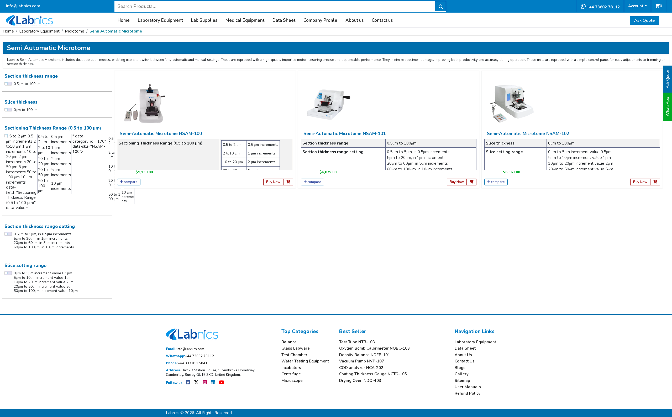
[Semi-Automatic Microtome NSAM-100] (144, 103)
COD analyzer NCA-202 (361, 367)
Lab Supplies (204, 20)
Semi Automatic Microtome (116, 31)
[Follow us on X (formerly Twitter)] (196, 383)
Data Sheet (283, 20)
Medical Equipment (244, 20)
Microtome (74, 31)
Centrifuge (291, 374)
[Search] (440, 6)
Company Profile (320, 20)
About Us (463, 354)
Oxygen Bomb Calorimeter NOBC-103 (374, 348)
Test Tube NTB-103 (357, 342)
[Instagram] (205, 383)
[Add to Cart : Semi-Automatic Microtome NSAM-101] (471, 182)
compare (131, 182)
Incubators (291, 367)
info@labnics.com (23, 6)
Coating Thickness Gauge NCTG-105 (373, 374)
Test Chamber (294, 354)
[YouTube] (221, 383)
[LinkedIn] (213, 383)
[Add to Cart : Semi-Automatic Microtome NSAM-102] (655, 182)
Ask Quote (644, 20)
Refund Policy (467, 393)
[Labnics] (29, 19)
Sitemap (462, 380)
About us (354, 20)
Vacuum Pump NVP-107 (361, 361)
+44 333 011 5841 (186, 363)
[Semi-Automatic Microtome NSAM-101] (328, 103)
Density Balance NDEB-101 (364, 354)
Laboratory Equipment (160, 20)
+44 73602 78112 (603, 7)
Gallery (462, 374)
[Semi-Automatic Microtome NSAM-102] (511, 103)
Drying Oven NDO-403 (360, 380)
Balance (289, 342)
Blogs (460, 367)
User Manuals (468, 386)
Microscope (292, 380)
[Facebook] (188, 383)
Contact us (382, 20)
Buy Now (273, 182)
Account (636, 6)
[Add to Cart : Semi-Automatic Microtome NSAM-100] (288, 182)
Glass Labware (295, 348)
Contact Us (465, 361)
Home (124, 20)
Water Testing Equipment (305, 361)
